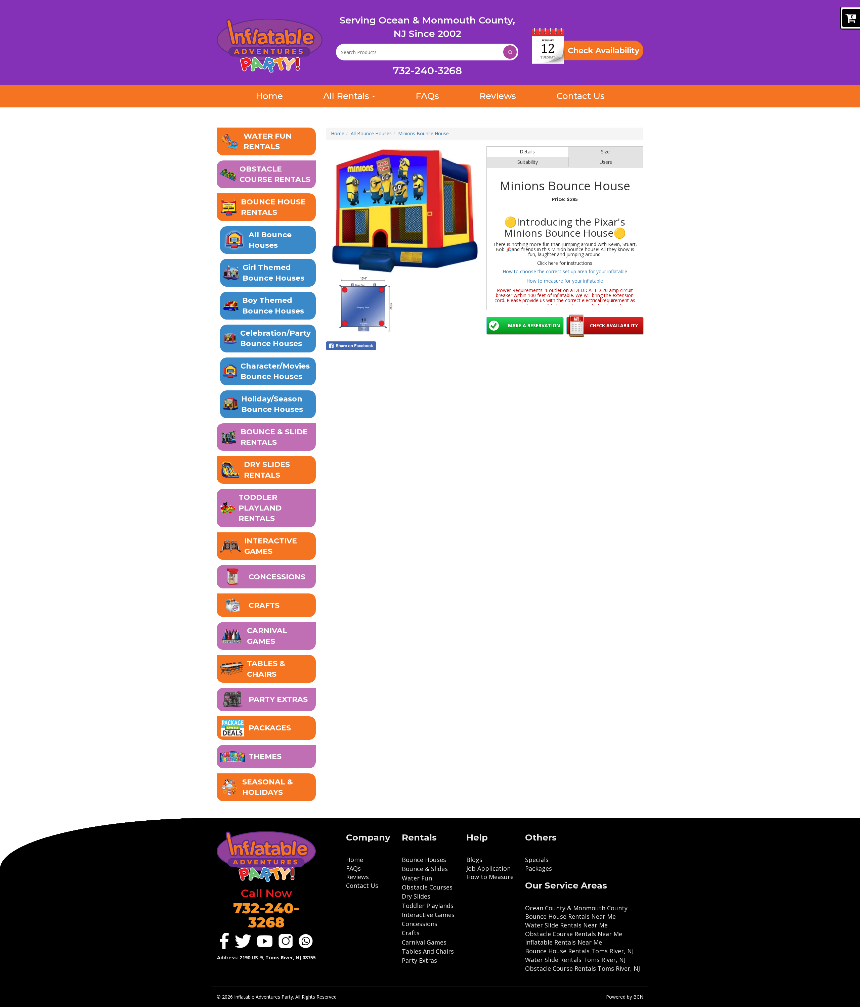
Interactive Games (428, 915)
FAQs (427, 96)
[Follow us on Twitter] (243, 941)
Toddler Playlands (428, 906)
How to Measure (490, 877)
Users (606, 162)
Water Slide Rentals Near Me (566, 925)
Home (269, 96)
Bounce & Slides (425, 869)
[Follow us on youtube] (264, 941)
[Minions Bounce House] (404, 210)
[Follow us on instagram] (285, 941)
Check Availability (614, 325)
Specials (537, 860)
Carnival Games (424, 942)
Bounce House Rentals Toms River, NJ (579, 951)
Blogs (474, 860)
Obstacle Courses (427, 887)
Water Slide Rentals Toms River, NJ (575, 960)
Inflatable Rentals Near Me (563, 942)
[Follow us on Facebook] (224, 941)
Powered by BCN (624, 997)
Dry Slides (416, 896)
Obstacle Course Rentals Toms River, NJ (582, 968)
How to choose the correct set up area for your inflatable (565, 271)
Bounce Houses (424, 860)
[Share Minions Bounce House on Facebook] (404, 345)
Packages (538, 868)
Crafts (411, 933)
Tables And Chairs (428, 951)
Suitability (527, 162)
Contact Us (581, 96)
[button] (266, 141)
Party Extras (419, 960)
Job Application (488, 868)
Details (527, 151)
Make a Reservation (534, 325)
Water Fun (417, 878)
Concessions (419, 924)
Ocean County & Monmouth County (576, 908)
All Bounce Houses (371, 133)
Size (605, 151)
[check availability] (587, 46)
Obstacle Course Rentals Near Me (573, 934)
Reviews (497, 96)
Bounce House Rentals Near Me (570, 916)
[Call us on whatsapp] (306, 941)
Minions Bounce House (423, 133)
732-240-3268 (427, 70)
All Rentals (347, 96)
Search (510, 52)
